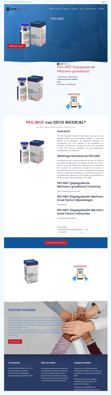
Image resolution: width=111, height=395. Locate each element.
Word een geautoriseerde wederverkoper (18, 2)
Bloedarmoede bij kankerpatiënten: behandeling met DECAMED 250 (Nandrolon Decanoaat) (85, 381)
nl (105, 2)
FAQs (82, 9)
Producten (66, 9)
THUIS (51, 9)
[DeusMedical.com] (17, 9)
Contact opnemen (90, 9)
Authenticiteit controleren (55, 243)
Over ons (58, 9)
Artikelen (101, 9)
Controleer (74, 9)
